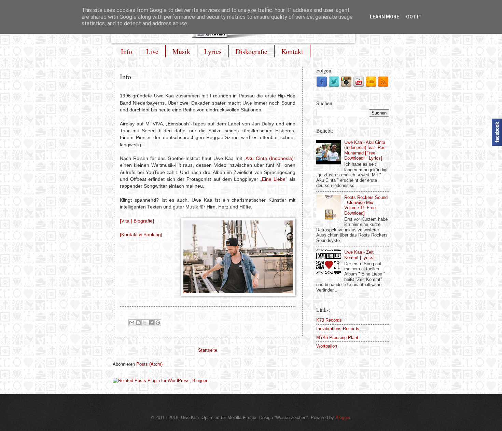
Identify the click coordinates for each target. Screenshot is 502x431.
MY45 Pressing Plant (337, 337)
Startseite (207, 350)
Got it (414, 16)
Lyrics (213, 51)
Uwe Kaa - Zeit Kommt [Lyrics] (359, 255)
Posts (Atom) (149, 364)
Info (126, 51)
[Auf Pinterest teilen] (157, 322)
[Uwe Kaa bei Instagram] (346, 86)
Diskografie (251, 51)
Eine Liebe (273, 179)
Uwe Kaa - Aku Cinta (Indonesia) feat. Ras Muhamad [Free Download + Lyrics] (365, 150)
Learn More (384, 16)
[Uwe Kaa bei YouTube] (358, 86)
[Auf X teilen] (144, 322)
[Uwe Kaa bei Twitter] (334, 86)
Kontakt (292, 51)
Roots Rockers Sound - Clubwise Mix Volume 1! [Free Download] (366, 205)
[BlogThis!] (138, 322)
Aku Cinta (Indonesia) (270, 158)
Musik (181, 51)
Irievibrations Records (337, 328)
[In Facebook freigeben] (151, 322)
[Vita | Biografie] (137, 221)
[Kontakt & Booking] (141, 234)
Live (152, 51)
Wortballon (326, 346)
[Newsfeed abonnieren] (383, 86)
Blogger (342, 417)
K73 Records (329, 320)
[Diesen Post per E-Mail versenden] (131, 322)
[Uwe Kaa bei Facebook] (321, 86)
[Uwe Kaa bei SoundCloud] (370, 86)
